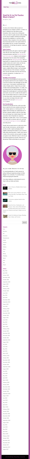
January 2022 (6, 331)
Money (4, 253)
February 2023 (6, 308)
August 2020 (5, 369)
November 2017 (6, 442)
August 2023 (5, 304)
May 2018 (5, 429)
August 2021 (5, 342)
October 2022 (6, 315)
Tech (4, 260)
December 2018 (6, 413)
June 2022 (5, 319)
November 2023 (6, 299)
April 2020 (5, 377)
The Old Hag (20, 168)
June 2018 (5, 427)
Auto (4, 229)
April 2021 (5, 351)
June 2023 (5, 306)
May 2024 (5, 295)
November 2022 (6, 313)
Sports (4, 258)
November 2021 (6, 335)
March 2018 (5, 433)
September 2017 (6, 447)
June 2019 (5, 400)
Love (4, 251)
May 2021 (5, 349)
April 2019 (5, 404)
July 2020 (5, 371)
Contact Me (22, 456)
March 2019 (5, 407)
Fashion (4, 242)
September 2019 (6, 393)
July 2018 (5, 424)
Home (4, 249)
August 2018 (5, 422)
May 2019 (5, 402)
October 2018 (6, 418)
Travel (4, 264)
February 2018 (6, 436)
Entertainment (6, 238)
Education (5, 235)
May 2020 (5, 375)
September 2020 (6, 366)
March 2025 (5, 286)
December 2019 (6, 386)
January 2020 (6, 384)
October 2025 (6, 279)
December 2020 (6, 360)
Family (4, 240)
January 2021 (6, 357)
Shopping (5, 255)
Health (4, 244)
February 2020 (6, 382)
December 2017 (6, 440)
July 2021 (5, 344)
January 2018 (6, 438)
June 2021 (5, 346)
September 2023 (6, 302)
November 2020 (6, 362)
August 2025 (5, 284)
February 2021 (6, 355)
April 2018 (5, 431)
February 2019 (6, 409)
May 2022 (5, 322)
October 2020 (6, 364)
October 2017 (6, 444)
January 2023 (6, 311)
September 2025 (6, 282)
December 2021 (6, 333)
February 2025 (6, 288)
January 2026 (6, 275)
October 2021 (6, 337)
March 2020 (5, 380)
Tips (10, 19)
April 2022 (5, 324)
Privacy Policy (16, 456)
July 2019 (5, 398)
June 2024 (5, 293)
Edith (6, 19)
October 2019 (6, 391)
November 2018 (6, 416)
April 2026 (5, 273)
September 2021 (6, 340)
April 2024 (5, 297)
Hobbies (4, 247)
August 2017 (5, 449)
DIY (4, 233)
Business (5, 231)
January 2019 (6, 411)
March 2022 (5, 326)
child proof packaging (17, 59)
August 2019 (5, 395)
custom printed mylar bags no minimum (11, 121)
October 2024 (6, 290)
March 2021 (5, 353)
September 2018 (6, 420)
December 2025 (6, 277)
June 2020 (5, 373)
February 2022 (6, 328)
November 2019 (6, 389)
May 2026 (5, 270)
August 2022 (5, 317)
